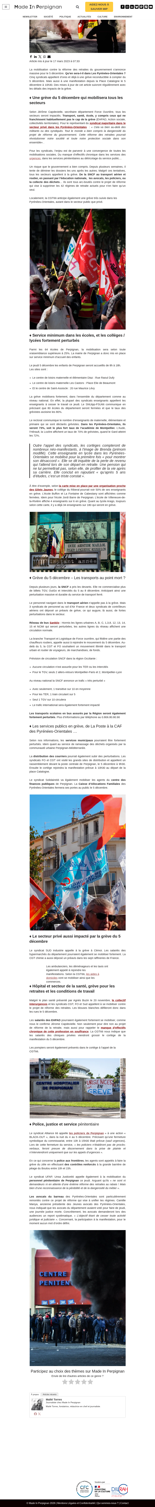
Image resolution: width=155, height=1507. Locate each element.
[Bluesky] (137, 7)
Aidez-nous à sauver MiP (99, 6)
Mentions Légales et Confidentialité (76, 1503)
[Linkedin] (132, 7)
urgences (35, 158)
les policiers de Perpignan (86, 1133)
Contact (124, 1503)
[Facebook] (123, 7)
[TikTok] (146, 7)
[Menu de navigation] (5, 6)
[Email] (49, 56)
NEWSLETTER (30, 16)
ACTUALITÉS (84, 16)
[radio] (65, 1382)
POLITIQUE (65, 16)
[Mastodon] (141, 7)
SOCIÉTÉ (48, 16)
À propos (35, 1394)
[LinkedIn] (35, 56)
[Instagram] (127, 7)
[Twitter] (39, 56)
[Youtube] (151, 7)
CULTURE (102, 16)
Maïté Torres (54, 1399)
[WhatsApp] (44, 56)
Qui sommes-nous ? (107, 1503)
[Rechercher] (77, 6)
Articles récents (50, 1394)
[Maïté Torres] (37, 1409)
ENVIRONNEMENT (123, 16)
